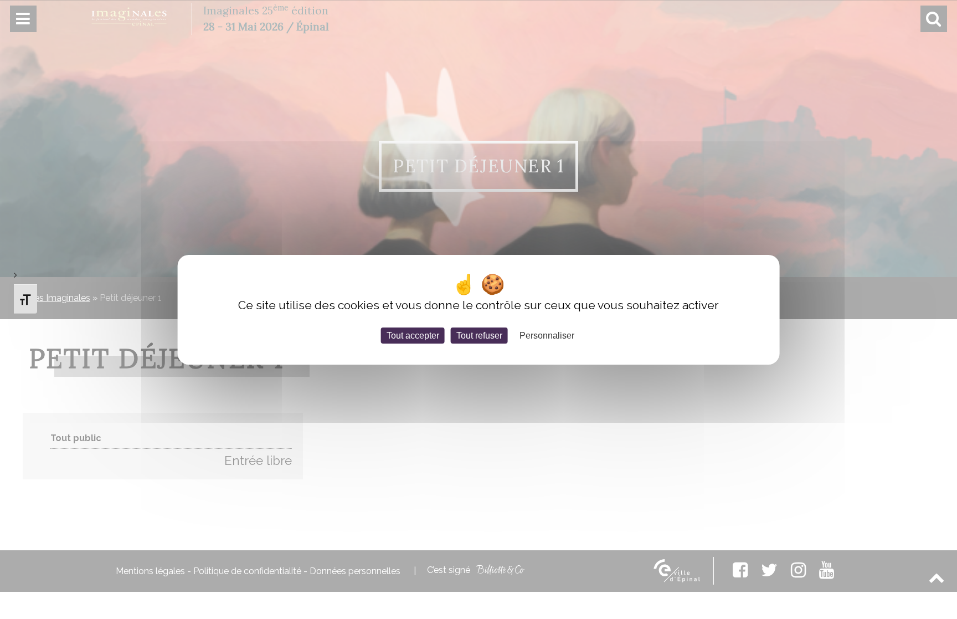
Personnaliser (546, 335)
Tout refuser (479, 335)
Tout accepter (413, 335)
